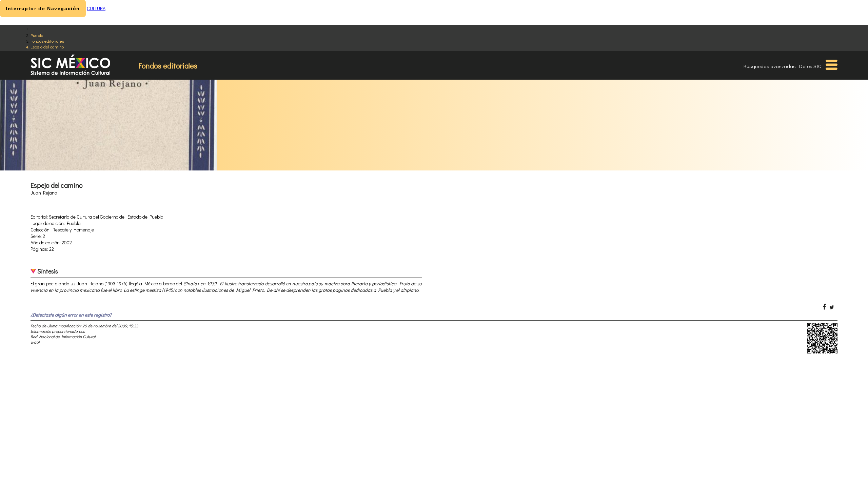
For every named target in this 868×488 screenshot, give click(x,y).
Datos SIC (810, 66)
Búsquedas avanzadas (770, 66)
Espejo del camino (47, 46)
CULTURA (96, 8)
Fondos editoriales (47, 41)
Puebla (37, 35)
